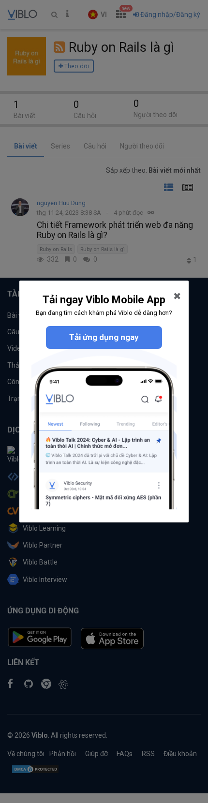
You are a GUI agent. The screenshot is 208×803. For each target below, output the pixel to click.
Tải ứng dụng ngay (104, 337)
